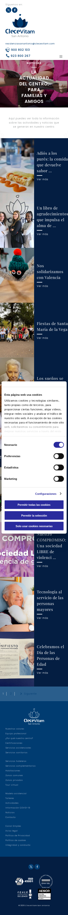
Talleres (9, 798)
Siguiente (30, 693)
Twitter (8, 10)
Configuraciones (46, 493)
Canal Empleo (13, 826)
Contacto (10, 817)
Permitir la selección (34, 515)
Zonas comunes (14, 775)
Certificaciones (13, 743)
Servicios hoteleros (15, 761)
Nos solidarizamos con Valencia (50, 271)
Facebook (14, 10)
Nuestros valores (14, 728)
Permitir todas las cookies (34, 504)
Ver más (42, 179)
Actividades (12, 803)
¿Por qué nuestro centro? (19, 738)
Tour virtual (11, 785)
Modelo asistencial (16, 793)
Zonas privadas (14, 780)
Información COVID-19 (17, 807)
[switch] (58, 456)
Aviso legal (11, 830)
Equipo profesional (15, 733)
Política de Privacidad (17, 835)
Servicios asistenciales (18, 747)
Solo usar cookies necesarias (34, 526)
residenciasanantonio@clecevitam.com (30, 43)
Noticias (10, 812)
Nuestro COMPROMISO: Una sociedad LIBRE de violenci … (51, 545)
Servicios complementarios (20, 766)
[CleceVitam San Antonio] (19, 25)
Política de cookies (15, 840)
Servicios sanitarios (16, 752)
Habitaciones (12, 770)
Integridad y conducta (17, 845)
